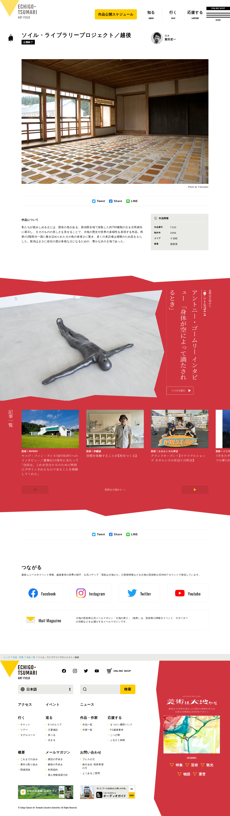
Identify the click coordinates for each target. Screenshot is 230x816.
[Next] (195, 490)
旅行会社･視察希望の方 (93, 766)
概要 (21, 752)
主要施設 (53, 729)
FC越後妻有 (117, 729)
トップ (6, 657)
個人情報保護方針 (58, 775)
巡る (49, 717)
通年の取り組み (29, 764)
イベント (53, 704)
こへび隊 (115, 735)
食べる (51, 735)
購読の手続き (55, 759)
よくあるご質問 (91, 773)
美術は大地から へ (115, 489)
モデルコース (27, 735)
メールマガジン (58, 752)
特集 (179, 765)
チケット (25, 724)
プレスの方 (89, 759)
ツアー (24, 729)
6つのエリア (55, 724)
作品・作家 (10, 32)
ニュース (87, 704)
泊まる (51, 740)
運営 (202, 774)
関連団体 (25, 769)
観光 (209, 765)
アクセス (25, 704)
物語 (186, 774)
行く (21, 717)
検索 (127, 689)
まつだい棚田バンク (121, 724)
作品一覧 (31, 657)
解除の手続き (55, 764)
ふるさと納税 (117, 740)
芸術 (194, 765)
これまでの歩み (29, 759)
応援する (115, 717)
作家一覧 (87, 729)
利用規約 (53, 769)
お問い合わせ (90, 752)
